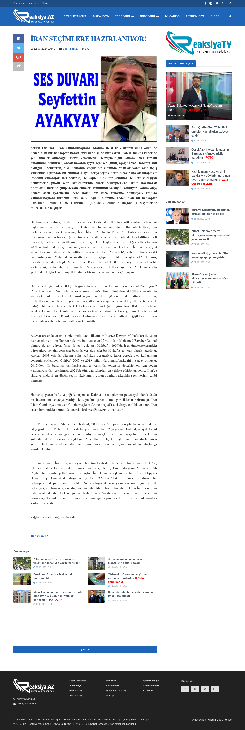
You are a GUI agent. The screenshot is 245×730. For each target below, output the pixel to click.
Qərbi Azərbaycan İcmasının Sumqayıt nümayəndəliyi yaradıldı (210, 153)
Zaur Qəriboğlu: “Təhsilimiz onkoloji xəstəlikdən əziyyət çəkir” (210, 131)
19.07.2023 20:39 (201, 162)
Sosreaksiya (149, 16)
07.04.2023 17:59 (201, 189)
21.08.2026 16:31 (43, 567)
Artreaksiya (195, 16)
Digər (215, 16)
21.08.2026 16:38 (201, 219)
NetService (99, 724)
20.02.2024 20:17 (201, 140)
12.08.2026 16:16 (118, 600)
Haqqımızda (33, 3)
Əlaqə (45, 3)
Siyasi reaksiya (75, 16)
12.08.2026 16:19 (43, 604)
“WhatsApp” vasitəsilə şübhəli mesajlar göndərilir (128, 578)
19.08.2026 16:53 (118, 567)
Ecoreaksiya (124, 16)
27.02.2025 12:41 (178, 115)
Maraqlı (110, 695)
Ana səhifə (18, 3)
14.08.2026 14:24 (118, 586)
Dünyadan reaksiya (116, 690)
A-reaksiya (100, 16)
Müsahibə (172, 16)
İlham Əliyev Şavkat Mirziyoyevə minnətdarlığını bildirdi (209, 278)
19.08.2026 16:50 (43, 582)
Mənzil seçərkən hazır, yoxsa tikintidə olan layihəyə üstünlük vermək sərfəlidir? (57, 595)
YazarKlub (148, 690)
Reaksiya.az (39, 535)
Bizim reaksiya (151, 685)
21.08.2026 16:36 (201, 262)
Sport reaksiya (151, 680)
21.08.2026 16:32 (201, 287)
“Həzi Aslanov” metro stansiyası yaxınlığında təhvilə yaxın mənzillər (211, 235)
